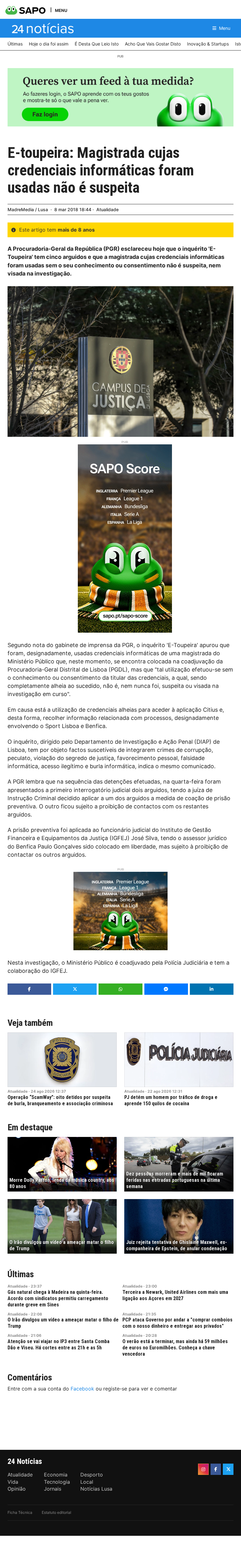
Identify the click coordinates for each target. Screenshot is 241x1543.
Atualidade (107, 209)
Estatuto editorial (56, 1512)
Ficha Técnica (20, 1512)
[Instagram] (203, 1469)
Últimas (21, 1274)
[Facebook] (216, 1469)
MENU (61, 10)
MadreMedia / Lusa (28, 209)
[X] (228, 1469)
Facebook (82, 1388)
